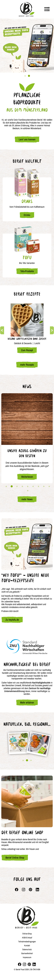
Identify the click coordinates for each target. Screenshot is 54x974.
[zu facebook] (19, 964)
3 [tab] (17, 486)
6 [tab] (33, 486)
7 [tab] (38, 486)
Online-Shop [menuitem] (27, 933)
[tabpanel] (27, 45)
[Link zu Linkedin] (37, 889)
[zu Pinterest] (29, 964)
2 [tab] (29, 76)
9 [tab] (49, 486)
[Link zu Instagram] (23, 889)
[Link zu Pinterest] (30, 889)
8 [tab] (44, 486)
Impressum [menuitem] (27, 957)
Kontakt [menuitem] (27, 945)
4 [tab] (22, 486)
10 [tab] (27, 491)
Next (52, 330)
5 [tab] (27, 486)
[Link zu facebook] (16, 889)
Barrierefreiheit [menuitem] (27, 953)
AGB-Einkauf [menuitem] (27, 937)
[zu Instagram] (24, 964)
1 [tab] (25, 76)
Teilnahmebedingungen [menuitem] (27, 941)
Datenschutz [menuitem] (27, 949)
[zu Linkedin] (34, 964)
